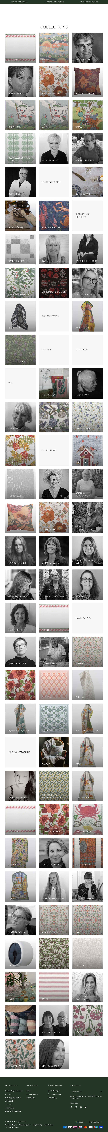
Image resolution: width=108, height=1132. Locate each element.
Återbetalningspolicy (25, 1125)
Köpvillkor (30, 1098)
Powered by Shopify (11, 1125)
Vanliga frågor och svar (13, 1091)
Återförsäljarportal (54, 1094)
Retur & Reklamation (13, 1111)
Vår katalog (52, 1098)
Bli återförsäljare (54, 1091)
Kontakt (8, 1094)
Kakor (29, 1091)
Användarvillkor (48, 1125)
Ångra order (9, 1101)
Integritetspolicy (32, 1094)
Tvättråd (8, 1104)
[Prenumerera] (101, 1091)
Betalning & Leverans (13, 1098)
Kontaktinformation (13, 1127)
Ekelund (12, 1122)
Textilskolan (9, 1108)
